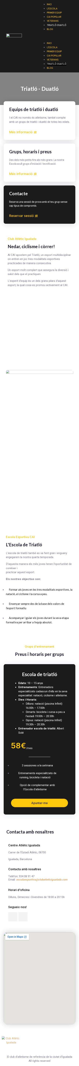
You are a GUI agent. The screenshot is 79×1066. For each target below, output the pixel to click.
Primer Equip (54, 51)
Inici (49, 43)
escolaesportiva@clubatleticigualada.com (41, 880)
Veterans (53, 59)
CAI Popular (54, 55)
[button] (57, 33)
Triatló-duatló (56, 25)
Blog (50, 29)
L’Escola (52, 47)
